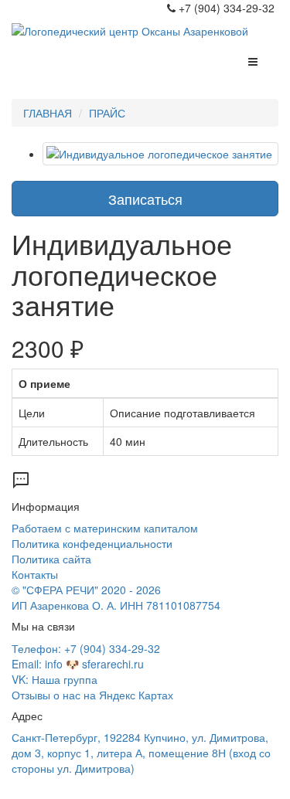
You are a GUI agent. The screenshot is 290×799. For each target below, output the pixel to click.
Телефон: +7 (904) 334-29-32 (86, 648)
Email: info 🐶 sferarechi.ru (78, 664)
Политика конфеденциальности (92, 543)
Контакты (35, 574)
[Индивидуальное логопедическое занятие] (160, 153)
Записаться (145, 199)
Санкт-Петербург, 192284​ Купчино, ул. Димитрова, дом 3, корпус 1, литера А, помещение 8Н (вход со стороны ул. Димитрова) (141, 752)
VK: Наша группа (54, 679)
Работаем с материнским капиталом (105, 528)
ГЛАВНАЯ (47, 113)
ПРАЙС (107, 113)
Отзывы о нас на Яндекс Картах (92, 694)
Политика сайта (51, 558)
